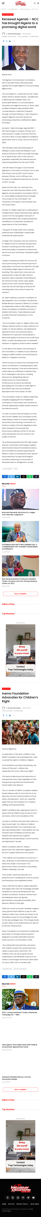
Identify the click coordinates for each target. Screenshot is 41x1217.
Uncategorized (8, 14)
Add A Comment (20, 594)
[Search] (38, 3)
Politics (11, 1204)
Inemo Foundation (20, 969)
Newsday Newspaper (14, 34)
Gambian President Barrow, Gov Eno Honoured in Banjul (16, 1078)
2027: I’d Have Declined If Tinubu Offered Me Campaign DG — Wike (19, 1013)
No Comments (23, 36)
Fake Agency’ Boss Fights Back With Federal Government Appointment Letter (19, 1046)
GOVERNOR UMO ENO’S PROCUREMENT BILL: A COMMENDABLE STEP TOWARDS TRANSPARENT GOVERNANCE (20, 547)
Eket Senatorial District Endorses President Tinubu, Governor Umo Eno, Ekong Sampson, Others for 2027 (20, 581)
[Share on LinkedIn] (9, 41)
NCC (15, 469)
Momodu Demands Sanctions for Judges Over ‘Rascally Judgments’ (18, 513)
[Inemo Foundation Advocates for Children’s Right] (20, 732)
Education (6, 689)
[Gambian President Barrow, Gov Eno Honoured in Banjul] (20, 1063)
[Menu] (3, 3)
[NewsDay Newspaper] (20, 3)
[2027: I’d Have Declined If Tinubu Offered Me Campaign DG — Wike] (20, 999)
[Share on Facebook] (3, 41)
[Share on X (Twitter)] (6, 41)
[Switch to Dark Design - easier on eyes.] (34, 3)
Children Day (7, 969)
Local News (34, 1204)
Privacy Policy (22, 1204)
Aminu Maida (7, 469)
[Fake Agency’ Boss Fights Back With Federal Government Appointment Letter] (20, 1031)
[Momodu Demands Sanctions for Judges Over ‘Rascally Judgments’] (20, 499)
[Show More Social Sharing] (13, 41)
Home (4, 1204)
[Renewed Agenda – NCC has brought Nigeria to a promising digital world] (20, 58)
